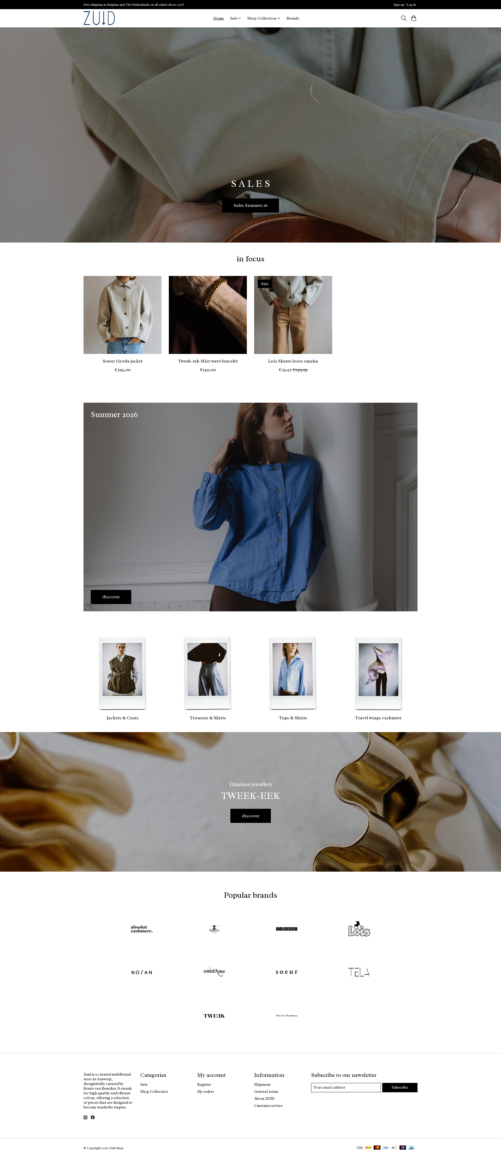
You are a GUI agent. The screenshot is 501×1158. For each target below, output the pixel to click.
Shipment (262, 1084)
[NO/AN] (142, 973)
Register (204, 1084)
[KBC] (411, 1148)
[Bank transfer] (359, 1148)
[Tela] (359, 973)
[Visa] (385, 1148)
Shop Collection (154, 1091)
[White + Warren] (286, 1016)
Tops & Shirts (293, 718)
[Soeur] (286, 973)
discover (250, 816)
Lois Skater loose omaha (293, 361)
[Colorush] (286, 929)
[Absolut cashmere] (142, 929)
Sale (144, 1084)
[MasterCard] (377, 1148)
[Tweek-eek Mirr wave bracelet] (208, 315)
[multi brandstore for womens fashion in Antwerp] (99, 18)
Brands (293, 18)
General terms (266, 1091)
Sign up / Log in (404, 5)
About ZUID (264, 1098)
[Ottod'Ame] (214, 973)
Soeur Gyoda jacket (122, 361)
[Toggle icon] (403, 18)
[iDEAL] (368, 1148)
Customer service (268, 1105)
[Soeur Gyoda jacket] (123, 315)
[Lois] (359, 929)
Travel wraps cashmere (378, 718)
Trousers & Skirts (208, 718)
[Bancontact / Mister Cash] (394, 1148)
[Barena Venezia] (214, 929)
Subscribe (400, 1087)
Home (218, 18)
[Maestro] (402, 1148)
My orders (205, 1091)
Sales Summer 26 (250, 205)
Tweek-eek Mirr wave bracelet (208, 361)
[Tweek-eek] (214, 1016)
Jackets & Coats (122, 718)
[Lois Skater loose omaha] (293, 315)
